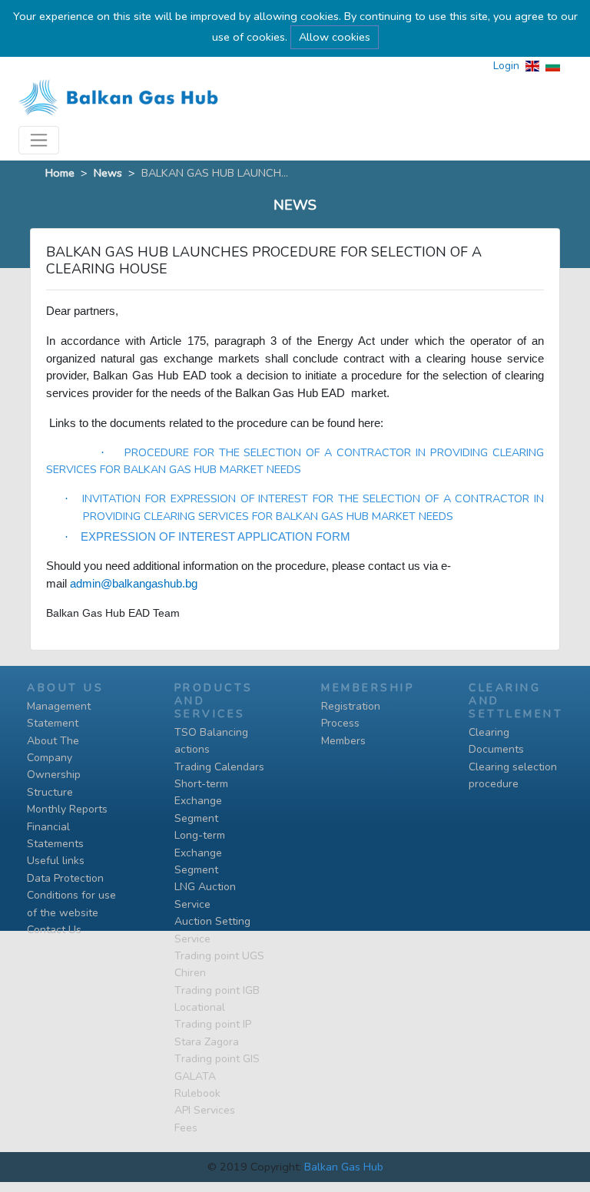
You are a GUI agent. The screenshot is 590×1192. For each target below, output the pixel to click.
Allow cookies (334, 37)
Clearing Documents (496, 741)
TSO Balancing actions (211, 741)
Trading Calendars (219, 767)
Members (343, 740)
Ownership (54, 774)
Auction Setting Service (212, 929)
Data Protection (65, 878)
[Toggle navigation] (38, 140)
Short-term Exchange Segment (201, 801)
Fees (185, 1128)
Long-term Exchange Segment (199, 852)
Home (60, 172)
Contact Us (54, 929)
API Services (204, 1110)
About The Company (53, 749)
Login (506, 65)
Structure (50, 792)
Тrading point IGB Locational (217, 999)
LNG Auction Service (205, 895)
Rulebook (197, 1093)
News (108, 172)
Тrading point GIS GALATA (217, 1067)
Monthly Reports (67, 809)
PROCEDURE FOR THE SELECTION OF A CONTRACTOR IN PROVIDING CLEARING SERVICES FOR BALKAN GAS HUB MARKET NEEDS (295, 461)
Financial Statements (55, 835)
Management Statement (59, 714)
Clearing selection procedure (513, 775)
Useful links (56, 860)
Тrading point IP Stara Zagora (212, 1032)
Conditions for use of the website (71, 903)
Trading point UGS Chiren (219, 964)
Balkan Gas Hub (343, 1166)
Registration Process (350, 714)
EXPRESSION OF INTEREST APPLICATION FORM (215, 537)
